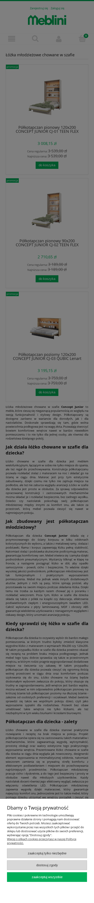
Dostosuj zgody (47, 865)
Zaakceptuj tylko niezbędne (47, 853)
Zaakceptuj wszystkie (47, 877)
